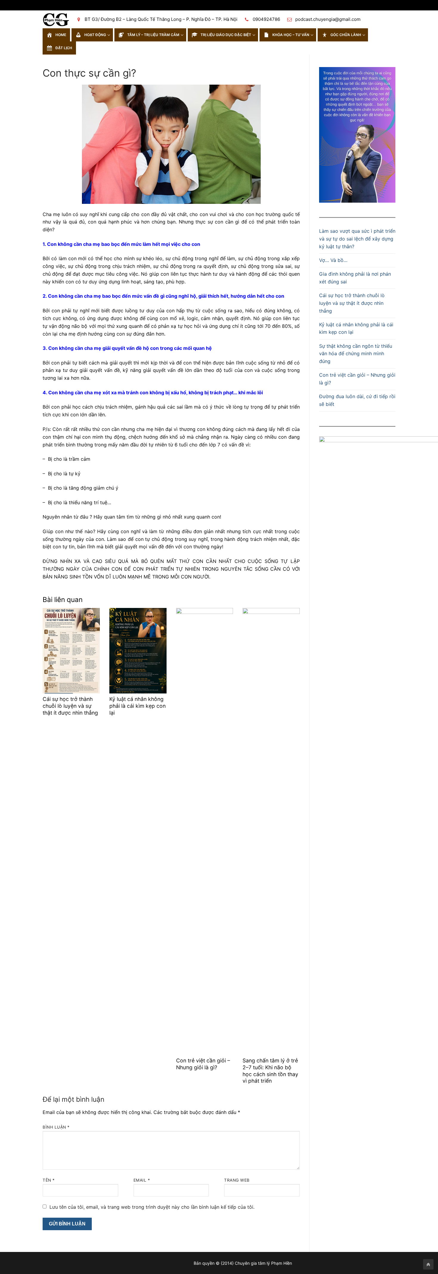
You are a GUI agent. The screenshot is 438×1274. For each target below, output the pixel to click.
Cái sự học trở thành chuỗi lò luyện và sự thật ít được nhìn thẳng (70, 706)
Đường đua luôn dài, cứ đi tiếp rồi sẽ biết (357, 400)
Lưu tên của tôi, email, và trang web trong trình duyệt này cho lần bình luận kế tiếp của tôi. (151, 1207)
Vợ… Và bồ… (333, 260)
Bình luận (56, 1127)
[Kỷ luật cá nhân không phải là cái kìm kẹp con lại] (138, 651)
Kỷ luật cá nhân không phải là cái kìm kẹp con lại (137, 706)
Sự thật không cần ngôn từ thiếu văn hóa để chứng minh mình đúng (355, 353)
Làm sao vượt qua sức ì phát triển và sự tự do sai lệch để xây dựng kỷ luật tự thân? (357, 238)
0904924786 (266, 19)
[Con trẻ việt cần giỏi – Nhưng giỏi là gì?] (204, 831)
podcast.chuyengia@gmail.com (328, 19)
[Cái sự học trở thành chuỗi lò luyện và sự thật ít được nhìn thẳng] (71, 651)
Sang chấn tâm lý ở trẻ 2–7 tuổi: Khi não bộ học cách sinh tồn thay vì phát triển (270, 1070)
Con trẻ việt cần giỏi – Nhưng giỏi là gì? (203, 1063)
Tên (49, 1180)
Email (141, 1180)
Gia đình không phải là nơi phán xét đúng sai (355, 278)
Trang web (237, 1180)
